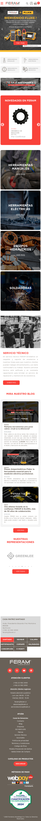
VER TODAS (20, 571)
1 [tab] (9, 566)
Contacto (20, 721)
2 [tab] (13, 566)
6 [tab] (25, 566)
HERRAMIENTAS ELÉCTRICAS (33, 60)
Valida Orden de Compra (20, 752)
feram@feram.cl (20, 702)
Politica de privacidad (20, 740)
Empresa (20, 726)
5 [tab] (22, 566)
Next (38, 124)
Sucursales (20, 738)
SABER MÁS (11, 382)
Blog (20, 724)
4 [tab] (19, 566)
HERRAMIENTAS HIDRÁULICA (12, 69)
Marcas (20, 732)
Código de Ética (20, 746)
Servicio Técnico (21, 735)
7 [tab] (28, 566)
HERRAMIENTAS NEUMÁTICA (33, 69)
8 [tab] (31, 566)
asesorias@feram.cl (20, 704)
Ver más (20, 43)
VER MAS (20, 530)
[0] (35, 3)
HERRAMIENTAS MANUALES (12, 60)
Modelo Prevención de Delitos (20, 749)
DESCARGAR (20, 764)
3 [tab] (16, 566)
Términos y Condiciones (21, 743)
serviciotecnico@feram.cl (20, 707)
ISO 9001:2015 (20, 729)
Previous (2, 124)
